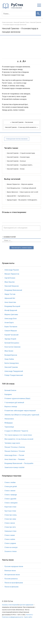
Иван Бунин (8, 351)
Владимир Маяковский (13, 290)
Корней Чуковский (11, 335)
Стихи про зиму (10, 519)
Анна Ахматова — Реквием (14, 459)
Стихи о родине (10, 543)
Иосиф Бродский (10, 310)
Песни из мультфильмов (13, 583)
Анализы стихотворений (10, 605)
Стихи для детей (10, 486)
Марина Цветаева (11, 314)
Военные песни (10, 571)
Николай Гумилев (11, 367)
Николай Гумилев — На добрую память (19, 165)
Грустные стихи (10, 511)
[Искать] (38, 13)
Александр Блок (10, 318)
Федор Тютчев (9, 294)
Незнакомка (9, 419)
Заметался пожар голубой (14, 467)
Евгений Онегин (10, 390)
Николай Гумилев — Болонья (16, 161)
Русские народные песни (13, 566)
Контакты (29, 615)
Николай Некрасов (11, 286)
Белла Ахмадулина (11, 363)
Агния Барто (9, 323)
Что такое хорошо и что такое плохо (18, 435)
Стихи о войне (9, 539)
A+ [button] (24, 61)
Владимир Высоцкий (12, 306)
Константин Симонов (12, 347)
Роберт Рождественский (13, 375)
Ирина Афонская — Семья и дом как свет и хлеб (22, 192)
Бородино (8, 394)
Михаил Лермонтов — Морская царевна (20, 184)
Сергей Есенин (9, 278)
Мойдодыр (8, 423)
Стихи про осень (10, 515)
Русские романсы (11, 579)
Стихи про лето (10, 527)
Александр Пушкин (11, 270)
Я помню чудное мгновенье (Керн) (17, 398)
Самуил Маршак (10, 331)
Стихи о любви (10, 482)
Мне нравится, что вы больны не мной (18, 439)
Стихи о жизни (9, 491)
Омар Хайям (9, 359)
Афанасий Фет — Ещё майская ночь (18, 196)
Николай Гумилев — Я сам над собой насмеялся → (21, 127)
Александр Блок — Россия (14, 455)
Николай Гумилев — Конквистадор (18, 157)
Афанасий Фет (9, 298)
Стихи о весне (9, 523)
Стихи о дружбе (10, 499)
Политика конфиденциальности (12, 617)
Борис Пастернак (10, 327)
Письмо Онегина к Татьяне (14, 451)
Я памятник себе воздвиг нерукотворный (20, 411)
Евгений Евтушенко (11, 343)
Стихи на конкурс (11, 547)
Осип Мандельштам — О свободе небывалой (21, 188)
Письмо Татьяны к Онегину (14, 447)
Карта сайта (28, 617)
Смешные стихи (10, 531)
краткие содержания (26, 605)
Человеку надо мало (12, 443)
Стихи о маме (9, 535)
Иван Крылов (9, 282)
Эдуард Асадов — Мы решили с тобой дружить (22, 200)
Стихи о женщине (10, 503)
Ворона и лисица (10, 406)
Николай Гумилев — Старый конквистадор (21, 153)
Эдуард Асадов (10, 339)
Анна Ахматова (10, 302)
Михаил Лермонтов (11, 274)
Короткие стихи (10, 507)
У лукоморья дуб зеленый (14, 402)
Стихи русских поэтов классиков (17, 139)
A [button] (17, 61)
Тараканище (9, 427)
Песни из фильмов (11, 587)
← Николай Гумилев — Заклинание (21, 122)
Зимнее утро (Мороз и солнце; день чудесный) (21, 415)
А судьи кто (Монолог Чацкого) (16, 431)
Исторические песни (12, 575)
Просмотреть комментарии (22, 247)
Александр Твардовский (13, 371)
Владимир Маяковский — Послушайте (18, 463)
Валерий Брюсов (10, 355)
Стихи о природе (10, 495)
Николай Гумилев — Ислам (15, 169)
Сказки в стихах (10, 551)
